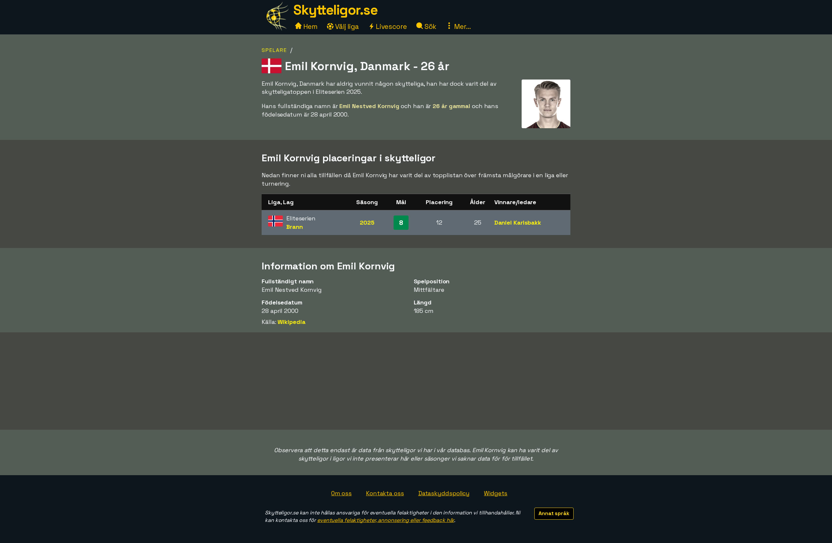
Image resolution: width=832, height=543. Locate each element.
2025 (367, 222)
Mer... (461, 26)
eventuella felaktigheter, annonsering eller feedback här (385, 520)
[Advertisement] (416, 381)
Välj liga (346, 26)
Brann (294, 226)
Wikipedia (291, 322)
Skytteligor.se (335, 10)
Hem (310, 26)
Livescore (390, 26)
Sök (430, 26)
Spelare (274, 50)
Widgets (495, 493)
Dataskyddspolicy (444, 493)
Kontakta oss (385, 493)
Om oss (341, 493)
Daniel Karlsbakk (517, 222)
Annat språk (554, 513)
